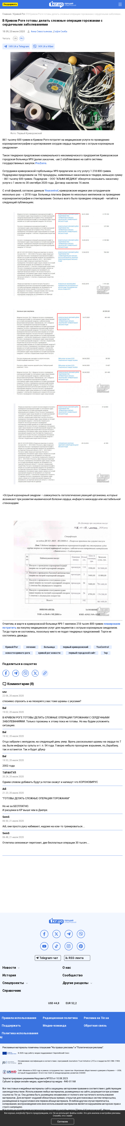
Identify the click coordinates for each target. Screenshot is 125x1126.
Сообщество (72, 975)
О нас (66, 968)
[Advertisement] (62, 882)
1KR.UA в (18, 46)
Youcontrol (51, 190)
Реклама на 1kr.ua (96, 1018)
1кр (106, 653)
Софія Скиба (60, 31)
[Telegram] (15, 673)
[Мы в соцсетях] (44, 934)
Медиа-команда (54, 1025)
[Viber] (25, 673)
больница (49, 647)
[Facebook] (5, 673)
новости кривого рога (17, 653)
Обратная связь (95, 1025)
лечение (30, 647)
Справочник (11, 991)
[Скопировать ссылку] (45, 673)
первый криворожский (75, 647)
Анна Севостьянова (41, 31)
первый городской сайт (82, 653)
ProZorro (40, 163)
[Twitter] (35, 673)
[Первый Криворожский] (62, 4)
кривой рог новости (49, 653)
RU (21, 38)
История (9, 975)
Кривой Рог (11, 647)
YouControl (103, 647)
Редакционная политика (60, 1018)
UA (15, 38)
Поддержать (10, 4)
